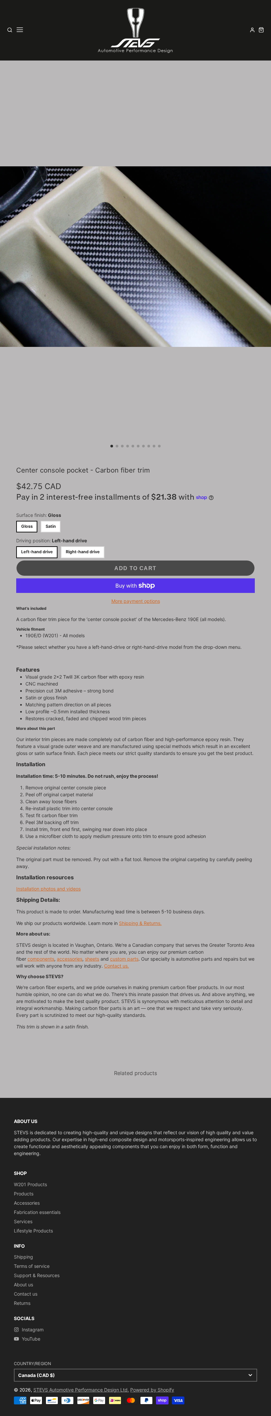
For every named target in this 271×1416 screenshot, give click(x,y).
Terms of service (32, 1266)
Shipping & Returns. (140, 923)
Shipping (23, 1257)
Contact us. (116, 966)
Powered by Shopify (152, 1390)
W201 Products (30, 1184)
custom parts (124, 959)
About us (23, 1284)
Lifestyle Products (33, 1230)
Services (23, 1221)
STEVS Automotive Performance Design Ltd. (81, 1390)
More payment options (135, 601)
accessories (69, 959)
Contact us (25, 1294)
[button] (111, 446)
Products (23, 1193)
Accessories (27, 1203)
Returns (22, 1303)
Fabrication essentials (37, 1212)
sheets (92, 959)
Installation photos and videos (48, 889)
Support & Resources (36, 1275)
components (40, 959)
